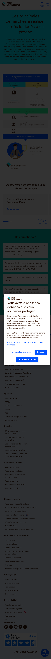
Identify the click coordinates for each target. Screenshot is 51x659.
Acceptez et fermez (27, 359)
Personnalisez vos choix (20, 352)
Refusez (40, 352)
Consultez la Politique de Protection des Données (25, 343)
